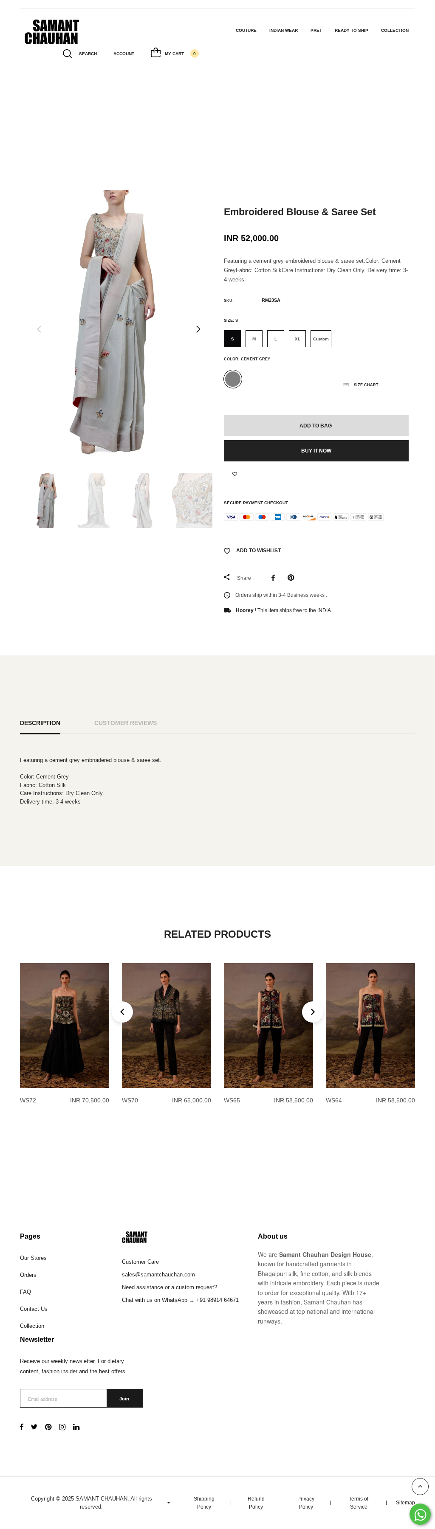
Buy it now (316, 451)
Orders (28, 1275)
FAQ (25, 1292)
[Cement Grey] (233, 379)
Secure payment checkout (256, 502)
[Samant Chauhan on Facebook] (21, 1428)
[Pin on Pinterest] (293, 578)
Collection (395, 30)
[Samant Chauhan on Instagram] (62, 1428)
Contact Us (34, 1309)
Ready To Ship (351, 30)
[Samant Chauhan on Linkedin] (76, 1428)
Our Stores (33, 1258)
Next (198, 329)
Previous (39, 329)
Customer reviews (125, 723)
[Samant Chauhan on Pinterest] (48, 1428)
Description (40, 723)
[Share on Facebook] (275, 578)
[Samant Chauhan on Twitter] (34, 1428)
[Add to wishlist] (235, 474)
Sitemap (405, 1503)
